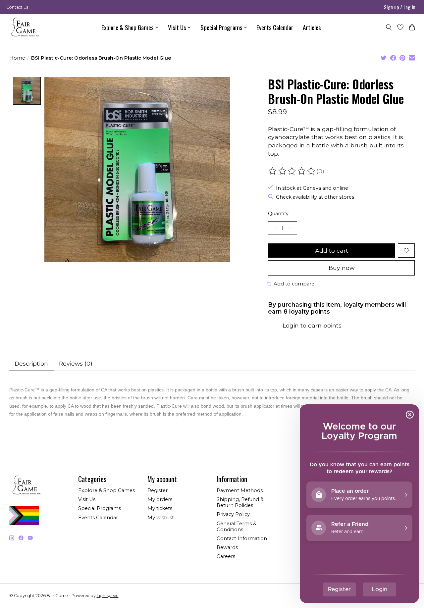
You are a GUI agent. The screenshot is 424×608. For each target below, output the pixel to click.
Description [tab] (31, 363)
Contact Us (17, 7)
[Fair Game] (24, 27)
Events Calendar (274, 27)
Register (157, 490)
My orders (159, 499)
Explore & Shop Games (106, 490)
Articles (312, 27)
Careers (226, 556)
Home (17, 58)
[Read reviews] (292, 171)
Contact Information (242, 538)
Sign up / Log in (399, 7)
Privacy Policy (233, 514)
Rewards (227, 547)
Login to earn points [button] (312, 325)
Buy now (341, 267)
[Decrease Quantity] (275, 227)
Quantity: (279, 214)
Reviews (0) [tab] (75, 363)
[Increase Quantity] (289, 227)
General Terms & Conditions (236, 526)
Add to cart (331, 250)
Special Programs (99, 508)
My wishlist (160, 518)
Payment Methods (240, 490)
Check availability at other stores (315, 197)
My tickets (159, 508)
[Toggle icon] (389, 27)
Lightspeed (108, 595)
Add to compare (294, 284)
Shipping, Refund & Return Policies (240, 502)
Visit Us (86, 499)
